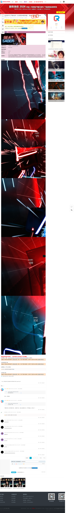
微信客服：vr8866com (27, 500)
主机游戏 (30, 1)
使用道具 (43, 397)
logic (5, 438)
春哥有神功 (6, 412)
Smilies (24, 464)
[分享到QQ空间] (2, 32)
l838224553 (6, 451)
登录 (8, 28)
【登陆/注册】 (14, 359)
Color (14, 464)
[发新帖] (60, 12)
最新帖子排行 (51, 508)
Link (18, 464)
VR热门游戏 (13, 500)
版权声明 (1, 496)
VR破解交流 (6, 12)
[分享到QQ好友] (2, 25)
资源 (6, 32)
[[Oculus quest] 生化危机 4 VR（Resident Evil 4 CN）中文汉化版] (56, 101)
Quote (20, 464)
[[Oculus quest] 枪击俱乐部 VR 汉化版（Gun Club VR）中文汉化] (56, 70)
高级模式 (43, 463)
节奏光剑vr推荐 (11, 376)
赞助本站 (33, 508)
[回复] (2, 15)
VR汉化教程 (13, 496)
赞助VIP (25, 1)
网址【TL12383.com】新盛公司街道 (7, 488)
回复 (13, 369)
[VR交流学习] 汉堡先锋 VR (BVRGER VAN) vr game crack (12, 381)
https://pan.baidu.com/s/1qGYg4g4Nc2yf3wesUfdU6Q (18, 357)
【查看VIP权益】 (40, 359)
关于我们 (2, 494)
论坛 (45, 1)
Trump (5, 420)
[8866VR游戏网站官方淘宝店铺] (51, 496)
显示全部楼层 (21, 17)
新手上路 (8, 432)
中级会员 (7, 438)
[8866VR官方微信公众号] (62, 496)
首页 (12, 1)
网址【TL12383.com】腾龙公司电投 (19, 488)
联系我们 (25, 494)
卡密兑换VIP (47, 508)
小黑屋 (30, 508)
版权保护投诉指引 (23, 508)
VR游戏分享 (14, 494)
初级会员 (8, 420)
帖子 (16, 12)
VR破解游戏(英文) (11, 12)
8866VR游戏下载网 (6, 508)
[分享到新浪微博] (2, 29)
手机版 (28, 508)
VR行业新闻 (13, 498)
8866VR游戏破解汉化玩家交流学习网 (59, 508)
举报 (40, 397)
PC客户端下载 (2, 502)
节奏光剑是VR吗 (5, 376)
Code (22, 464)
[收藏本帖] (2, 19)
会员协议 (1, 498)
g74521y (5, 432)
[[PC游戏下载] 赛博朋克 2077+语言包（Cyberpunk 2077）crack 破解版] (56, 91)
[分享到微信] (2, 22)
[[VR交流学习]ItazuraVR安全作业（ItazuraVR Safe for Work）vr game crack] (56, 60)
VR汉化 (20, 1)
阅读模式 (25, 17)
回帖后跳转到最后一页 (21, 472)
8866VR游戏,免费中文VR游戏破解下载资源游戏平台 (0, 12)
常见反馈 (1, 500)
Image (16, 464)
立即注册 (19, 28)
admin (5, 388)
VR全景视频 (13, 502)
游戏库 (16, 1)
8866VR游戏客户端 (38, 508)
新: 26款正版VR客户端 (38, 1)
